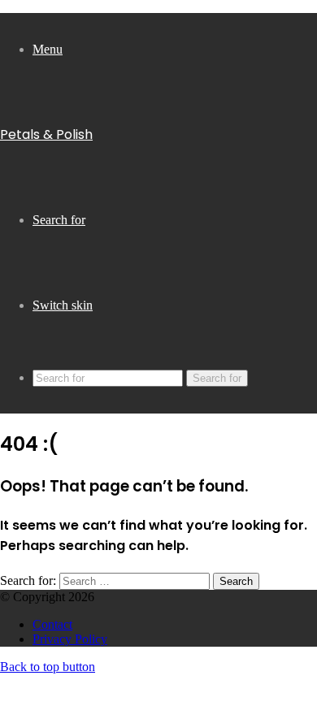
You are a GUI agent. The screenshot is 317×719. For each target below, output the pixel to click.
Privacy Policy (70, 639)
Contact (52, 624)
